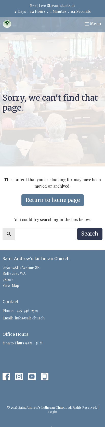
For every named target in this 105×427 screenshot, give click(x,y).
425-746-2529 (27, 310)
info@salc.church (30, 317)
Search (89, 233)
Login (52, 411)
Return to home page (52, 200)
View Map (11, 285)
